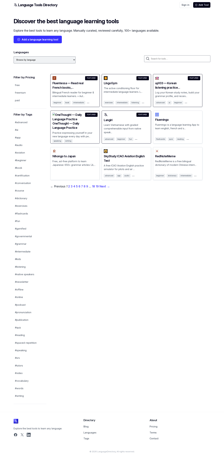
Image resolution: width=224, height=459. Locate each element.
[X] (22, 435)
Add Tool (204, 4)
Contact (154, 438)
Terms (153, 432)
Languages (89, 432)
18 (93, 186)
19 (97, 186)
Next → (105, 186)
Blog (86, 426)
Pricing (153, 426)
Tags (86, 438)
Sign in (185, 4)
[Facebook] (16, 435)
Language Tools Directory (37, 5)
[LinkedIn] (29, 435)
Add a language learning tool (40, 39)
